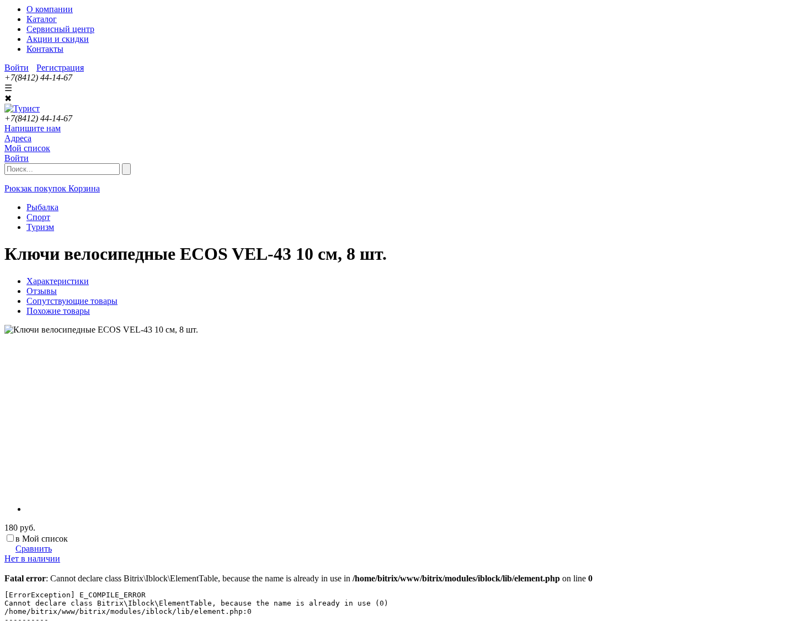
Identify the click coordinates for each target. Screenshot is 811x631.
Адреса (17, 138)
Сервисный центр (60, 29)
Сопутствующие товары (72, 301)
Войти (16, 67)
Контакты (44, 49)
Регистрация (60, 67)
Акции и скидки (57, 39)
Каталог (41, 19)
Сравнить (33, 548)
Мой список (27, 148)
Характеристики (57, 281)
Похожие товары (58, 311)
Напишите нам (32, 128)
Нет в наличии (32, 558)
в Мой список (41, 538)
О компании (49, 9)
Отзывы (41, 291)
